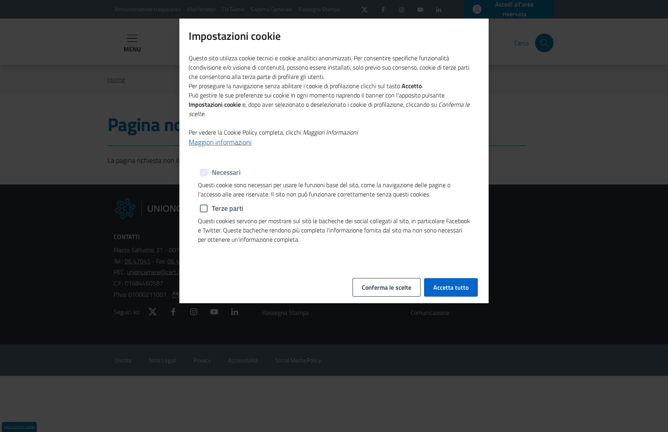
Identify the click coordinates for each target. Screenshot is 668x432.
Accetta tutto (451, 287)
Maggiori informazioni (220, 142)
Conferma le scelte (386, 287)
